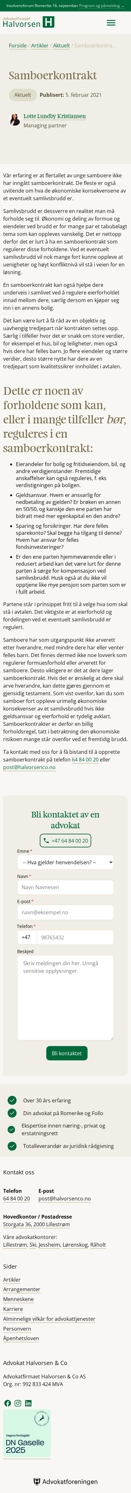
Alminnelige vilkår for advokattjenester (49, 1318)
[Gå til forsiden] (28, 22)
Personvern (17, 1328)
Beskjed (25, 951)
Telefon (26, 926)
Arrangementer (21, 1289)
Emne (24, 851)
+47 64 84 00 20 (70, 840)
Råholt (98, 1244)
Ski (33, 1244)
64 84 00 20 (85, 759)
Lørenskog (75, 1244)
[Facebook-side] (7, 1405)
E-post (25, 901)
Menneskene (18, 1299)
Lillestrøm (15, 1244)
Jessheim (49, 1244)
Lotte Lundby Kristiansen (55, 116)
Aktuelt (61, 45)
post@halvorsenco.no (29, 767)
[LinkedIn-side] (28, 1405)
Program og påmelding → (102, 5)
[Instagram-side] (18, 1405)
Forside (18, 45)
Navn (24, 876)
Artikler (40, 45)
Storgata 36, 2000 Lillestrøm (36, 1224)
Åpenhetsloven (21, 1338)
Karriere (13, 1309)
